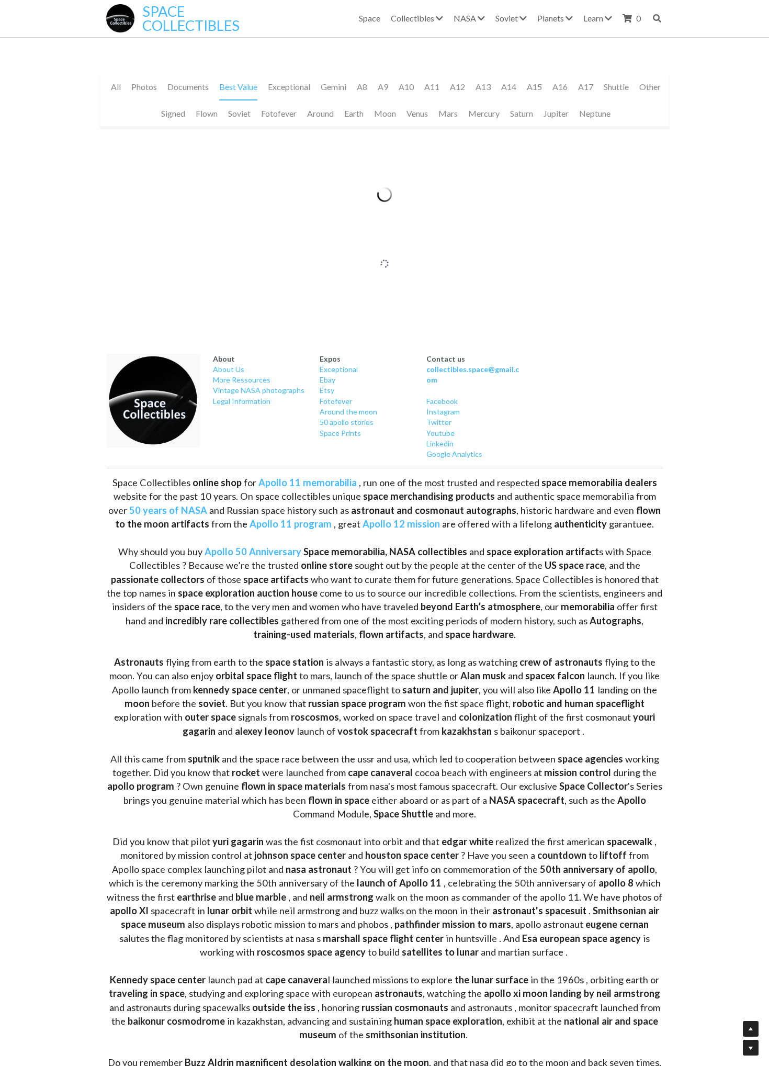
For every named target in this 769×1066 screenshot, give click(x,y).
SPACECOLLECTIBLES (191, 18)
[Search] (657, 18)
